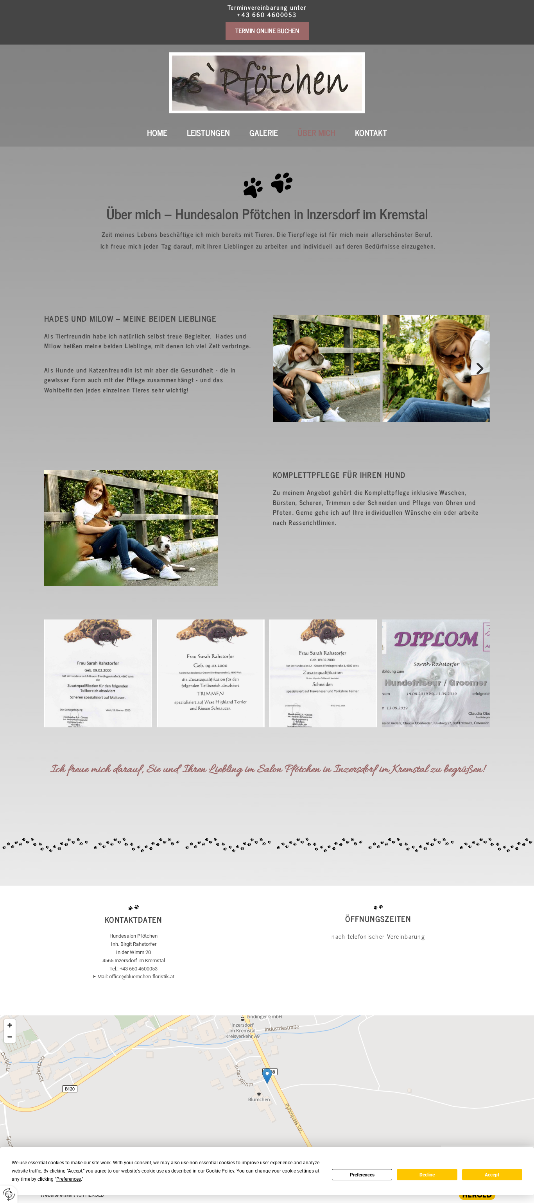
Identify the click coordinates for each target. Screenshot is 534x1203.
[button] (267, 30)
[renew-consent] (9, 1194)
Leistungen (208, 132)
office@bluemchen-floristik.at (141, 976)
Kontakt (371, 132)
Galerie (263, 132)
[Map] (267, 1084)
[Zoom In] (10, 1025)
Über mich (316, 132)
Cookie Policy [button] (220, 1171)
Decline (427, 1175)
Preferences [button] (68, 1179)
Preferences (362, 1175)
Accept (492, 1175)
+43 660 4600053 (266, 14)
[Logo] (267, 83)
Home (157, 132)
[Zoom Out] (10, 1037)
